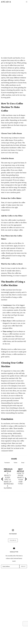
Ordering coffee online (8, 75)
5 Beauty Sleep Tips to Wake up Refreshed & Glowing (8, 478)
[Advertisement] (14, 39)
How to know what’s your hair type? (20, 476)
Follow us (13, 540)
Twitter (15, 462)
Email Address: (6, 566)
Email (22, 462)
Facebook (7, 462)
